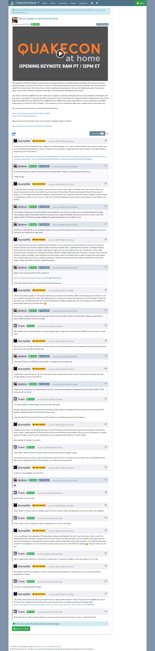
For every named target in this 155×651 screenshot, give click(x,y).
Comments (97, 133)
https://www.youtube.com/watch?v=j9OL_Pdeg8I (31, 113)
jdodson (22, 166)
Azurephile (24, 140)
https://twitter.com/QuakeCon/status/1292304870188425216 (38, 278)
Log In (141, 3)
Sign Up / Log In (22, 628)
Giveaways (83, 3)
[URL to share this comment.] (105, 140)
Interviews (63, 3)
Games (52, 3)
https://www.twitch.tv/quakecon (24, 116)
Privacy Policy (56, 646)
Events (73, 3)
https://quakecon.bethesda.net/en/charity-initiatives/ (32, 126)
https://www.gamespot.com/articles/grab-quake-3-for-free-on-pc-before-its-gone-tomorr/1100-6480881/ (54, 604)
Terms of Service (44, 646)
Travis (21, 325)
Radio (45, 3)
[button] (27, 2)
